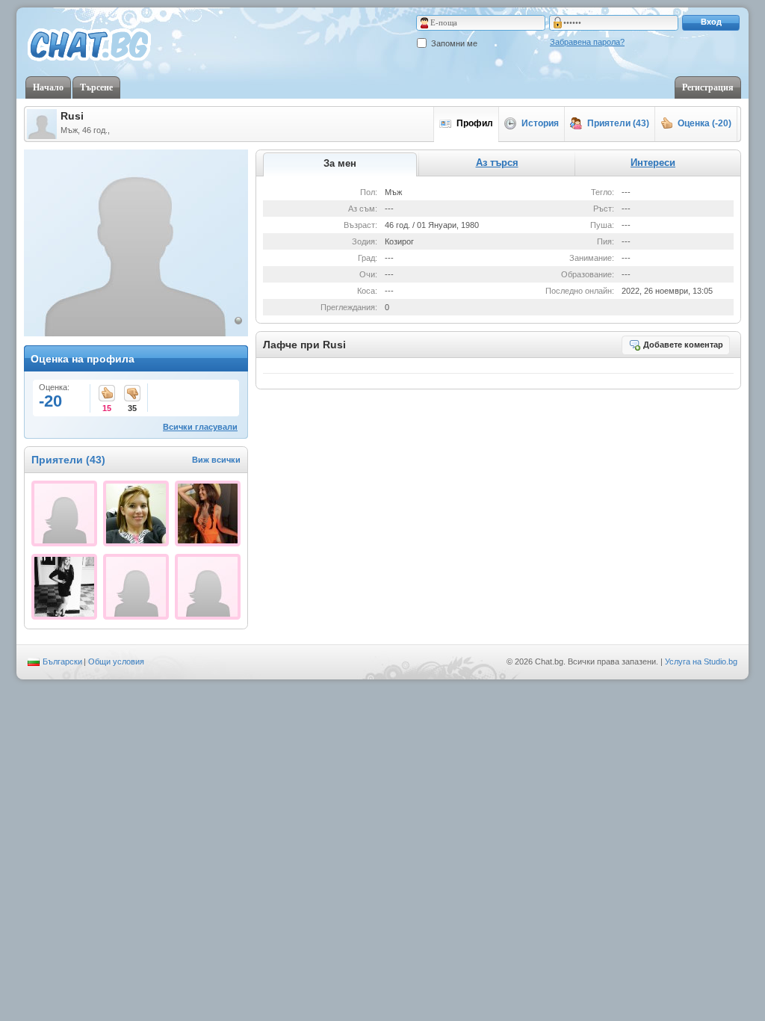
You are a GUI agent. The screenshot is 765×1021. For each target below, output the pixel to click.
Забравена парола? (587, 41)
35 (132, 394)
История (540, 123)
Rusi (72, 116)
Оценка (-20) (704, 123)
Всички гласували (200, 426)
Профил (474, 123)
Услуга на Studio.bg (701, 661)
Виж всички (216, 459)
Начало (48, 87)
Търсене (96, 87)
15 (107, 394)
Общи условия (116, 661)
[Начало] (89, 45)
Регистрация (708, 87)
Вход (711, 21)
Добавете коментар (683, 344)
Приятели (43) (618, 123)
